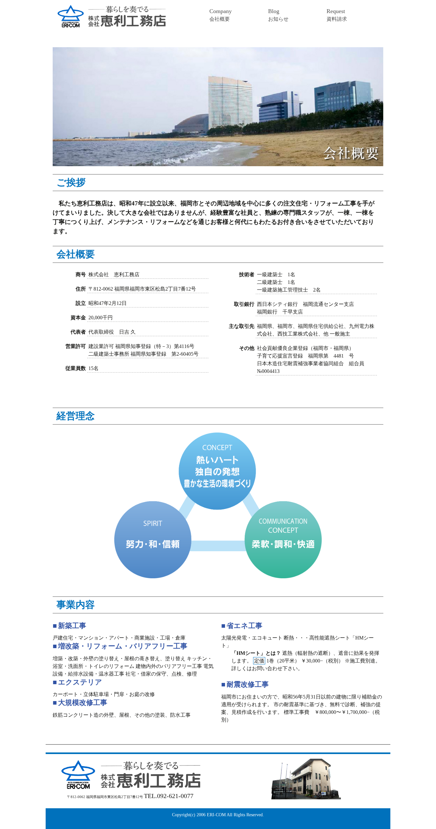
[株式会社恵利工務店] (123, 16)
